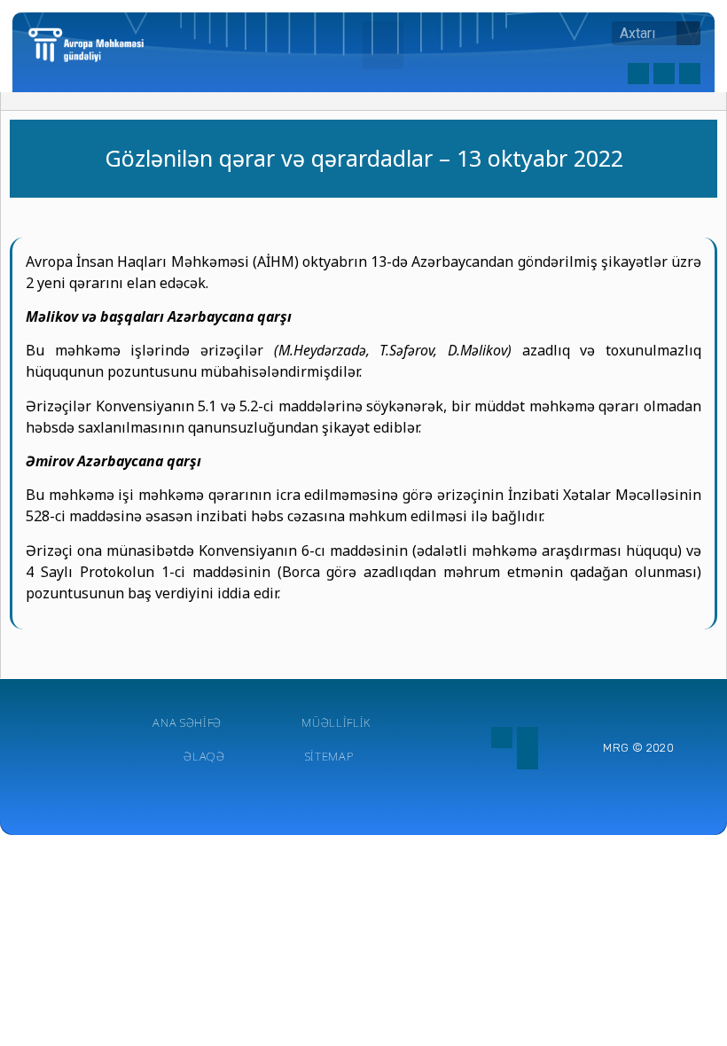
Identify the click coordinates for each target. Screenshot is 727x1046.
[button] (383, 45)
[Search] (688, 33)
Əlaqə (204, 756)
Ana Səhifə (187, 722)
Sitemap (329, 756)
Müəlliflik (336, 722)
